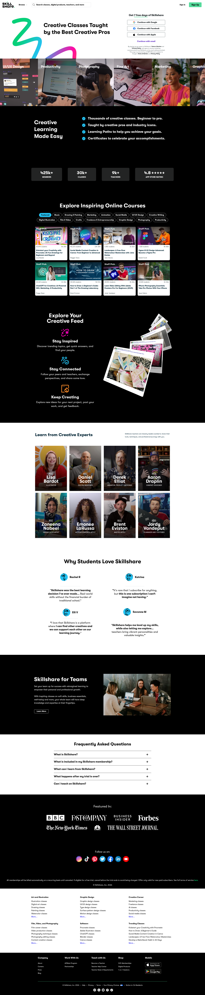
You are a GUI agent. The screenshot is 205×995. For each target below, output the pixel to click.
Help (83, 985)
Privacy (91, 985)
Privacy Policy (136, 48)
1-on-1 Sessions (123, 970)
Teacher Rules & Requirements (102, 970)
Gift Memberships (124, 963)
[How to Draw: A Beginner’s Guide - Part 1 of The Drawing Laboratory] (85, 279)
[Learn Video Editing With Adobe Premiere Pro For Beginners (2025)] (119, 279)
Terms (98, 985)
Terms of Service (156, 46)
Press (40, 970)
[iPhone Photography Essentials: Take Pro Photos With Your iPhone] (154, 279)
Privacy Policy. (155, 54)
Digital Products (124, 966)
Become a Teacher (98, 963)
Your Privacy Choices (111, 985)
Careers (41, 966)
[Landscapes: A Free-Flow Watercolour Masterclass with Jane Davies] (119, 243)
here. (196, 880)
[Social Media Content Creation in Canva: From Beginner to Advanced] (85, 243)
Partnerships (69, 966)
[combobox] (61, 4)
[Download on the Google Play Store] (156, 971)
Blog (39, 973)
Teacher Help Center (98, 966)
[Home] (8, 5)
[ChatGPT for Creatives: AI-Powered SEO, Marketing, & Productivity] (51, 279)
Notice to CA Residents (134, 985)
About (40, 963)
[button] (26, 4)
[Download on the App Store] (156, 965)
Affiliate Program (71, 963)
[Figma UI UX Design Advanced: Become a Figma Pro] (154, 243)
